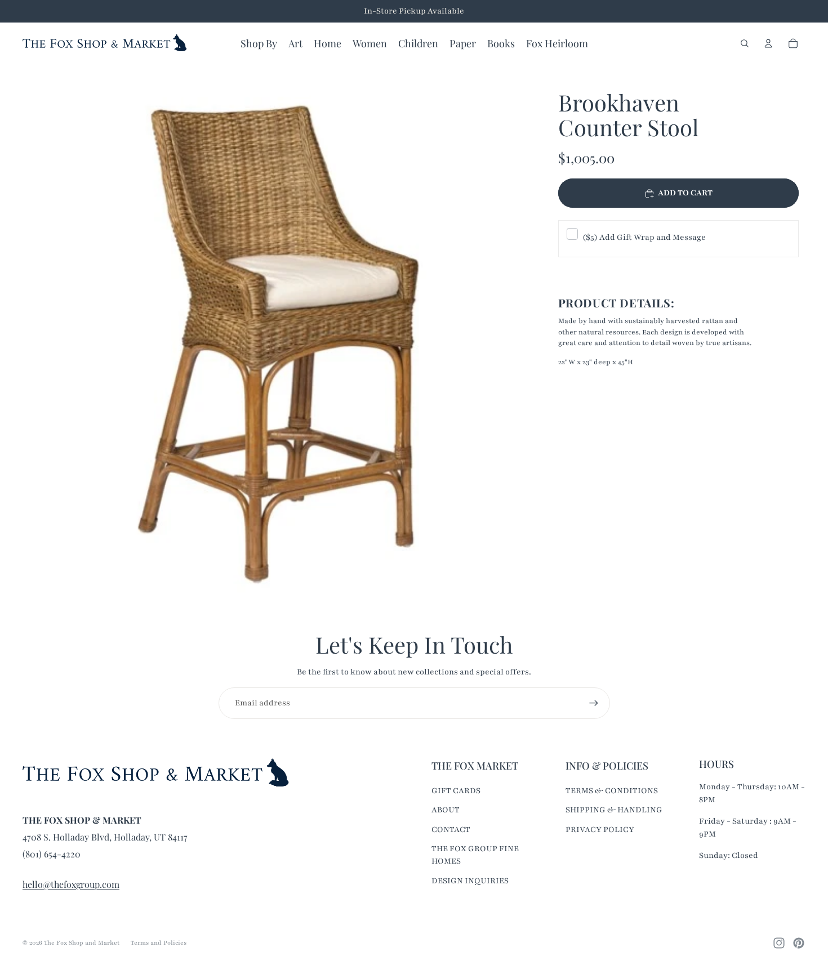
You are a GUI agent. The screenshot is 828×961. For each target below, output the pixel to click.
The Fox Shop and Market (81, 942)
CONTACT (450, 829)
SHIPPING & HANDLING (614, 809)
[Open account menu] (768, 43)
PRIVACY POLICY (600, 829)
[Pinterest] (798, 943)
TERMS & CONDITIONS (612, 790)
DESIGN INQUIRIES (470, 880)
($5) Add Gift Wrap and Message (644, 237)
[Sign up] (593, 703)
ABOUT (445, 809)
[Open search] (744, 43)
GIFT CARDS (455, 790)
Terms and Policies (158, 942)
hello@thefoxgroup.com (71, 884)
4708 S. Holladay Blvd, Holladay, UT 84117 (105, 837)
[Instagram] (779, 943)
